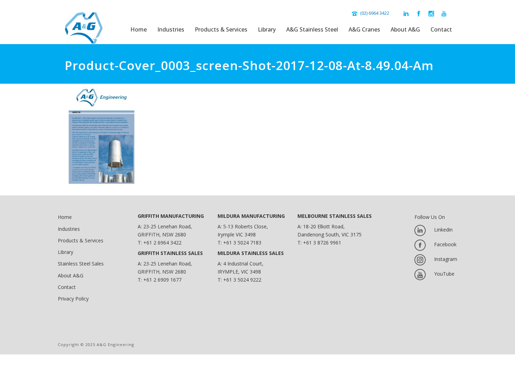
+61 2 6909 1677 (162, 279)
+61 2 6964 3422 (162, 242)
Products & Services (221, 29)
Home (138, 29)
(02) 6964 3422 (374, 13)
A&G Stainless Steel (312, 29)
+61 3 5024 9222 (242, 279)
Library (267, 29)
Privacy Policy (73, 298)
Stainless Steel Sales (81, 263)
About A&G (405, 29)
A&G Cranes (364, 29)
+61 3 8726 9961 (322, 242)
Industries (170, 29)
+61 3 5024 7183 (242, 242)
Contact (441, 29)
